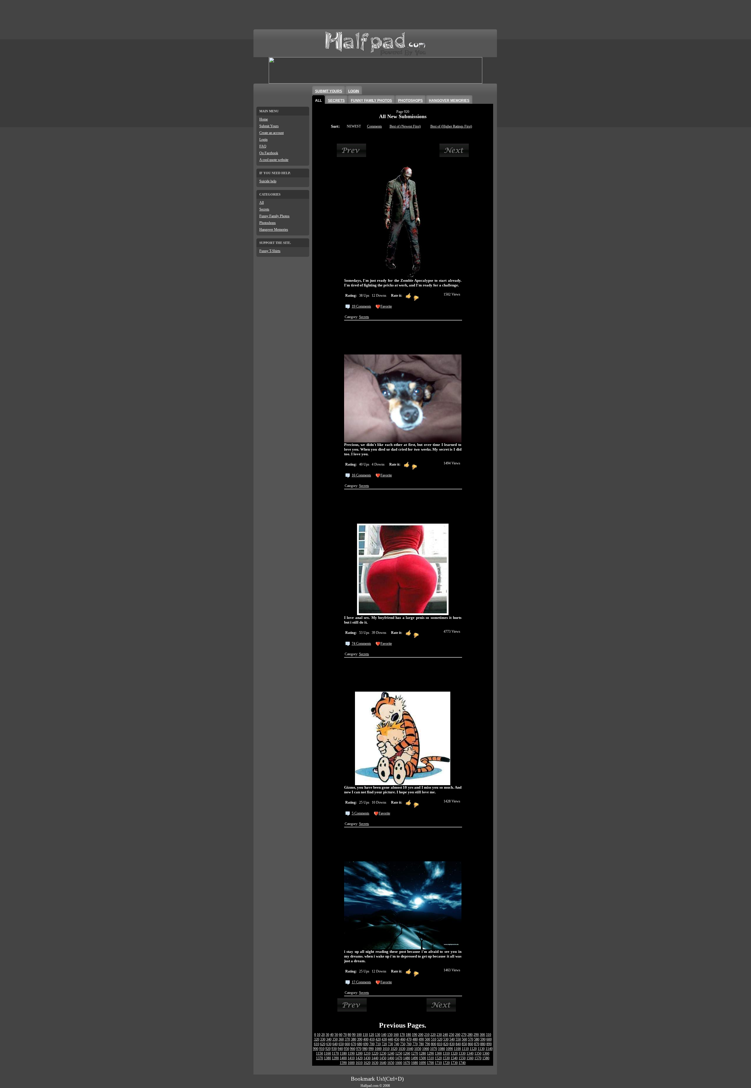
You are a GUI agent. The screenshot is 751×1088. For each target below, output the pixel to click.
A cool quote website (273, 160)
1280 (422, 1053)
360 (341, 1039)
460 (402, 1039)
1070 (433, 1049)
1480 (406, 1058)
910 (321, 1049)
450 (396, 1039)
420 (378, 1039)
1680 (414, 1063)
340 (328, 1039)
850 (464, 1044)
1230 (382, 1053)
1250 (398, 1053)
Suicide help (267, 181)
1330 (462, 1053)
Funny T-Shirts (269, 251)
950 (346, 1049)
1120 (473, 1049)
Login (263, 140)
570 (470, 1039)
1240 (390, 1053)
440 (390, 1039)
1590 (343, 1063)
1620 (367, 1063)
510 (433, 1039)
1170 (335, 1053)
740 (396, 1044)
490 (421, 1039)
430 (384, 1039)
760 (409, 1044)
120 (371, 1035)
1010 (386, 1049)
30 (327, 1035)
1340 (469, 1053)
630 (328, 1044)
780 (421, 1044)
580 (476, 1039)
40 (332, 1035)
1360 (485, 1053)
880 (483, 1044)
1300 (438, 1053)
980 (365, 1049)
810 (439, 1044)
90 (354, 1035)
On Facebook (268, 153)
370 (347, 1039)
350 (335, 1039)
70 (345, 1035)
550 (458, 1039)
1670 (406, 1063)
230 (439, 1035)
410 (372, 1039)
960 (352, 1049)
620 (322, 1044)
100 (359, 1035)
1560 (469, 1058)
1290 (430, 1053)
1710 (438, 1063)
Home (263, 119)
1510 (430, 1058)
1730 (454, 1063)
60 (340, 1035)
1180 (343, 1053)
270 (463, 1035)
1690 (422, 1063)
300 (482, 1035)
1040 (409, 1049)
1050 (417, 1049)
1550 (462, 1058)
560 (464, 1039)
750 (402, 1044)
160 (396, 1035)
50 (336, 1035)
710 (378, 1044)
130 (377, 1035)
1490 (414, 1058)
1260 (406, 1053)
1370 (319, 1058)
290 (476, 1035)
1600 (351, 1063)
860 (470, 1044)
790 (427, 1044)
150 (390, 1035)
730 (390, 1044)
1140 (489, 1049)
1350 (477, 1053)
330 (322, 1039)
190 (414, 1035)
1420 (359, 1058)
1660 (398, 1063)
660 (347, 1044)
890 (489, 1044)
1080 (441, 1049)
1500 (422, 1058)
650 (341, 1044)
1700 (430, 1063)
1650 (390, 1063)
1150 (319, 1053)
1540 (454, 1058)
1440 (374, 1058)
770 (415, 1044)
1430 (367, 1058)
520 (439, 1039)
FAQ (262, 146)
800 (433, 1044)
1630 (374, 1063)
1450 (382, 1058)
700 (372, 1044)
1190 (351, 1053)
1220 (374, 1053)
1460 (390, 1058)
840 (458, 1044)
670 (353, 1044)
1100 (457, 1049)
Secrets (264, 209)
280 (470, 1035)
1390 (335, 1058)
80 (349, 1035)
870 (476, 1044)
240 (445, 1035)
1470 (398, 1058)
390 (359, 1039)
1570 (477, 1058)
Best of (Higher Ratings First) (451, 126)
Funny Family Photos (274, 216)
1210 (367, 1053)
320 (316, 1039)
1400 (343, 1058)
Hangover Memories (273, 230)
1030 (401, 1049)
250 (451, 1035)
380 (353, 1039)
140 (383, 1035)
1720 (446, 1063)
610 (316, 1044)
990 (371, 1049)
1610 (359, 1063)
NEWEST (354, 126)
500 (427, 1039)
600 (489, 1039)
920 (328, 1049)
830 (452, 1044)
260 (457, 1035)
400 (365, 1039)
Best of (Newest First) (405, 126)
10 (318, 1035)
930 (334, 1049)
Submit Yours (269, 126)
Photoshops (267, 223)
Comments (374, 126)
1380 (327, 1058)
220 (433, 1035)
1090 (449, 1049)
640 (335, 1044)
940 (340, 1049)
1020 (394, 1049)
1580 (485, 1058)
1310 (446, 1053)
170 (402, 1035)
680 (359, 1044)
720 (384, 1044)
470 (409, 1039)
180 (408, 1035)
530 (446, 1039)
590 (483, 1039)
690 (365, 1044)
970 (358, 1049)
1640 (382, 1063)
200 (420, 1035)
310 (488, 1035)
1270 (414, 1053)
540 (452, 1039)
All (261, 203)
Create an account (271, 133)
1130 (481, 1049)
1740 (462, 1063)
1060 (425, 1049)
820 (446, 1044)
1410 (351, 1058)
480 (415, 1039)
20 (323, 1035)
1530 (446, 1058)
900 (315, 1049)
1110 (465, 1049)
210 (426, 1035)
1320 (454, 1053)
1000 (378, 1049)
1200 (359, 1053)
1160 (327, 1053)
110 (365, 1035)
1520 (438, 1058)
